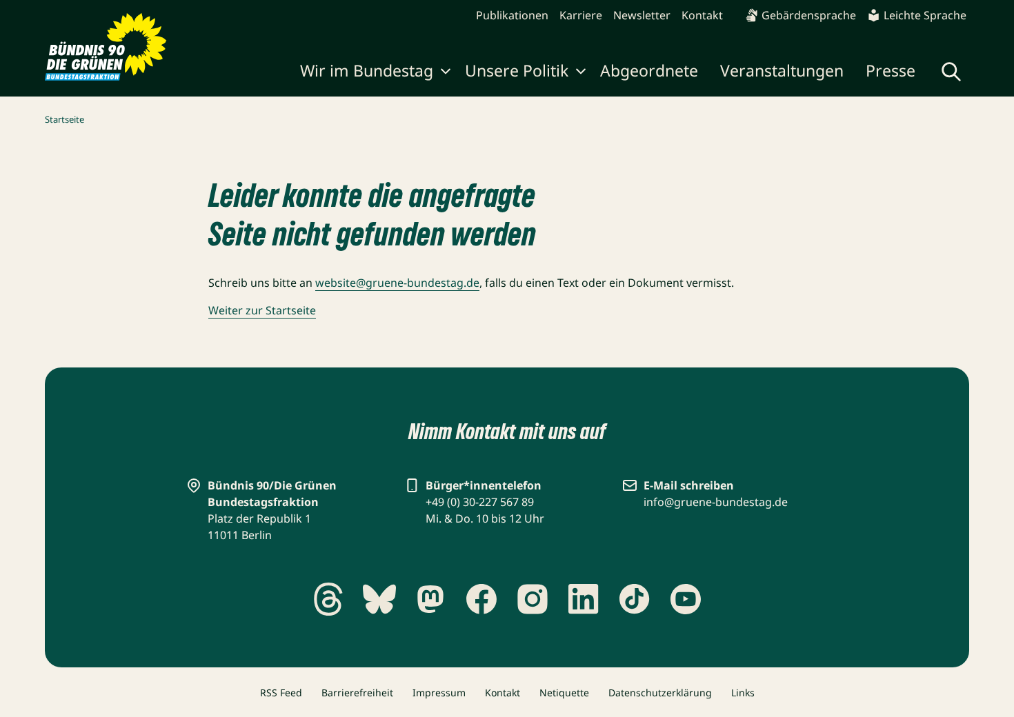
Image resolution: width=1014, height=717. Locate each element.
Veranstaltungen (782, 70)
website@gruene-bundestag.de (397, 282)
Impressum (439, 692)
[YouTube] (685, 599)
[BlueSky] (379, 599)
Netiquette (564, 692)
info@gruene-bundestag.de (716, 501)
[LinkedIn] (583, 599)
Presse (890, 70)
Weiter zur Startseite (262, 310)
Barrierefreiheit (357, 692)
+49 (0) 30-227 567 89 (480, 501)
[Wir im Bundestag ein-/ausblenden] (445, 73)
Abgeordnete (649, 70)
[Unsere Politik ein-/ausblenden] (581, 73)
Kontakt (702, 15)
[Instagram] (532, 599)
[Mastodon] (430, 599)
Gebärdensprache (809, 15)
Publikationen (512, 15)
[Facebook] (481, 599)
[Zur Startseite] (106, 47)
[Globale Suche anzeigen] (951, 71)
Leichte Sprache (925, 15)
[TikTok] (634, 599)
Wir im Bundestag (366, 70)
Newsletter (641, 15)
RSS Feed (281, 692)
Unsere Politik (516, 70)
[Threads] (328, 599)
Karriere (580, 15)
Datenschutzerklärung (660, 692)
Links (743, 692)
